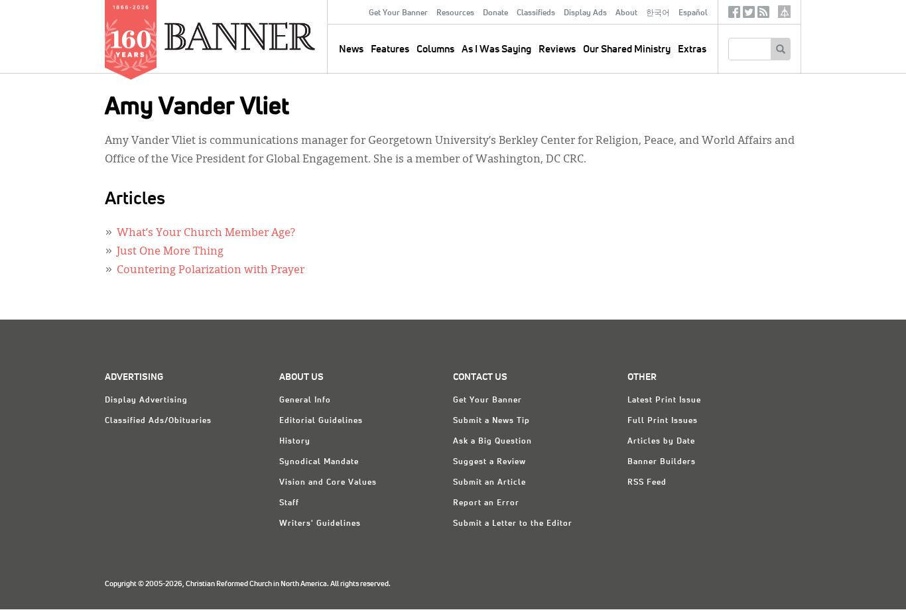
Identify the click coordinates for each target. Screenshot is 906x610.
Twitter (749, 15)
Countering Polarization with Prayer (210, 270)
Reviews (557, 49)
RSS (763, 15)
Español (693, 13)
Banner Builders (661, 462)
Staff (289, 503)
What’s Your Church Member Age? (206, 233)
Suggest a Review (489, 462)
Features (390, 49)
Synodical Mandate (319, 462)
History (294, 442)
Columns (435, 49)
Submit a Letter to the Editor (512, 524)
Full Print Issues (662, 421)
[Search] (780, 49)
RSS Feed (647, 483)
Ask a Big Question (492, 442)
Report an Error (486, 503)
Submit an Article (489, 483)
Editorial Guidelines (321, 421)
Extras (692, 49)
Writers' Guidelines (320, 524)
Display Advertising (146, 400)
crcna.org (784, 11)
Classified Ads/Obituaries (158, 421)
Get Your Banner (398, 13)
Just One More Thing (170, 252)
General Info (305, 400)
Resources (455, 13)
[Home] (269, 35)
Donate (495, 13)
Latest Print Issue (664, 400)
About (626, 13)
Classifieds (536, 13)
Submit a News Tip (491, 421)
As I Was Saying (496, 49)
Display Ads (585, 13)
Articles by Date (661, 442)
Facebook (734, 15)
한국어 (658, 13)
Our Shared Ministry (627, 49)
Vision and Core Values (328, 483)
